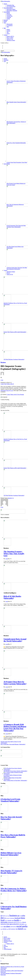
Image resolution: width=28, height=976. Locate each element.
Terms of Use (10, 39)
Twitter (8, 18)
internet (15, 922)
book (6, 915)
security (2, 926)
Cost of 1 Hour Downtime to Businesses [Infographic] (16, 81)
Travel (8, 33)
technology (13, 929)
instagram (10, 922)
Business (6, 20)
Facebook (9, 14)
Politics (8, 29)
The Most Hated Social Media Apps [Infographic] (15, 247)
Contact (5, 35)
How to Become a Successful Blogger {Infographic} (13, 744)
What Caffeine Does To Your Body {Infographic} (15, 780)
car (18, 915)
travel (20, 928)
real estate (21, 924)
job (18, 922)
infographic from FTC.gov (7, 390)
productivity (15, 924)
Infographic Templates (12, 10)
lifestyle (24, 922)
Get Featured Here (11, 6)
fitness (23, 918)
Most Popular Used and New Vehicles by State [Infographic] (16, 122)
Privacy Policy (10, 37)
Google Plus (9, 16)
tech (10, 929)
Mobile (8, 13)
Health (5, 21)
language (20, 922)
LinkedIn (9, 17)
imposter (10, 498)
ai (1, 915)
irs (13, 498)
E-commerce (10, 25)
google (9, 920)
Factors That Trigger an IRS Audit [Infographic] (15, 332)
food (2, 920)
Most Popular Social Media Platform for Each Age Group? (16, 184)
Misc (5, 28)
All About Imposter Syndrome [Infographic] (14, 359)
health (16, 920)
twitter (24, 929)
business (13, 915)
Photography (10, 24)
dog (5, 918)
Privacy (8, 273)
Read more (3, 969)
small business (13, 926)
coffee (23, 915)
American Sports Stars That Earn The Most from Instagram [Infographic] (17, 268)
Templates (6, 60)
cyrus (2, 380)
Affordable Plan (10, 5)
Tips (8, 32)
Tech (5, 22)
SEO (8, 26)
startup (4, 929)
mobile (7, 924)
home (20, 920)
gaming (6, 920)
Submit (5, 3)
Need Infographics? (8, 7)
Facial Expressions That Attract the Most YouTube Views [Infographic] (16, 226)
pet (11, 924)
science (25, 924)
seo (5, 926)
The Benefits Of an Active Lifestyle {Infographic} (15, 771)
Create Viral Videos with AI (7, 384)
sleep (8, 926)
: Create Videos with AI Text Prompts (15, 394)
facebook (17, 918)
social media (21, 926)
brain (8, 915)
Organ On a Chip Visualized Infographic (16, 142)
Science (8, 30)
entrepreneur (12, 918)
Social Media (7, 12)
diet (2, 918)
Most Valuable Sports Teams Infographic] (16, 102)
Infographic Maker (11, 9)
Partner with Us (10, 36)
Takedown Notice (11, 40)
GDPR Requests (7, 949)
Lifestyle (6, 946)
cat (20, 915)
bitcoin (3, 915)
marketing (3, 924)
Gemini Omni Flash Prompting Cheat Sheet (17, 162)
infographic (4, 922)
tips (17, 929)
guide (13, 920)
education (8, 918)
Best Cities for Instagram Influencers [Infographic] (15, 205)
